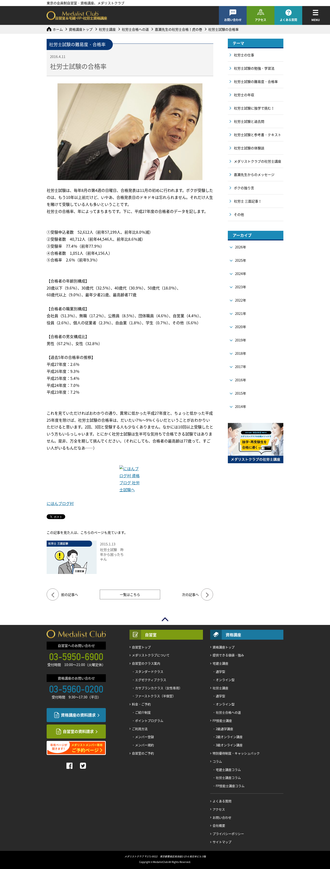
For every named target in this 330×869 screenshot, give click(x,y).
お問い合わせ (233, 20)
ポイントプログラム (149, 720)
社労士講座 (107, 29)
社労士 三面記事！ (248, 201)
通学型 (220, 671)
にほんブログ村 (60, 503)
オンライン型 (225, 679)
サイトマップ (222, 842)
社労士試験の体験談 (249, 147)
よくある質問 (288, 20)
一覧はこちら (130, 594)
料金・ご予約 (141, 704)
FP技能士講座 (222, 720)
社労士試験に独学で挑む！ (254, 108)
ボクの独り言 (244, 187)
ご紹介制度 (143, 712)
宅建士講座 (220, 663)
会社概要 (219, 825)
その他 (239, 214)
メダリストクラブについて (151, 655)
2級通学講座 (224, 728)
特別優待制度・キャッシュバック (236, 753)
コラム (217, 761)
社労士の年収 (244, 94)
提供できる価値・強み (228, 655)
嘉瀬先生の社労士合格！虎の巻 (178, 29)
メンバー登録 (144, 736)
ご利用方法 (140, 728)
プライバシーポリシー (228, 833)
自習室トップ (141, 647)
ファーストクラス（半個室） (155, 696)
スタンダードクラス (149, 671)
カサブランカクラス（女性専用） (158, 688)
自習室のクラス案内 (146, 663)
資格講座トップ (81, 29)
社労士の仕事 (244, 54)
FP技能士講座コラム (230, 785)
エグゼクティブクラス (150, 679)
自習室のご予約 (143, 753)
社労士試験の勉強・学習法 (254, 68)
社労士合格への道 (135, 29)
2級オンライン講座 (229, 736)
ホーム (58, 29)
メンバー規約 (144, 745)
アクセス (260, 20)
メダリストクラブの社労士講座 (257, 161)
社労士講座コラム (228, 777)
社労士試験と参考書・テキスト (257, 134)
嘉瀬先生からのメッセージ (254, 174)
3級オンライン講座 (229, 745)
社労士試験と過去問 (249, 121)
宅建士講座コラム (228, 769)
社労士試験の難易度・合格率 (256, 81)
